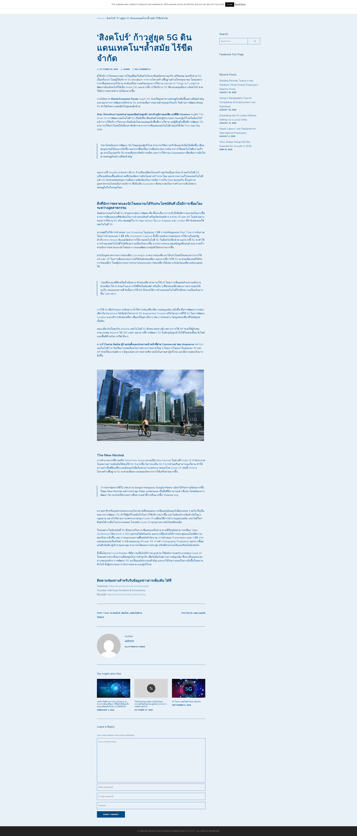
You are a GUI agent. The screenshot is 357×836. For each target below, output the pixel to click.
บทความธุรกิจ (199, 613)
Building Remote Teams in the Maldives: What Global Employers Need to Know (238, 85)
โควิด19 (100, 617)
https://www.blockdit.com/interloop (126, 594)
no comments (142, 69)
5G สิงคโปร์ (115, 613)
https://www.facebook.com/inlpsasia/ (129, 586)
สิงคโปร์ (124, 613)
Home (100, 18)
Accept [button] (229, 4)
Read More (240, 4)
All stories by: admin (135, 647)
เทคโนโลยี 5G (136, 613)
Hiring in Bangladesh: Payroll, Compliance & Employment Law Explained (237, 102)
